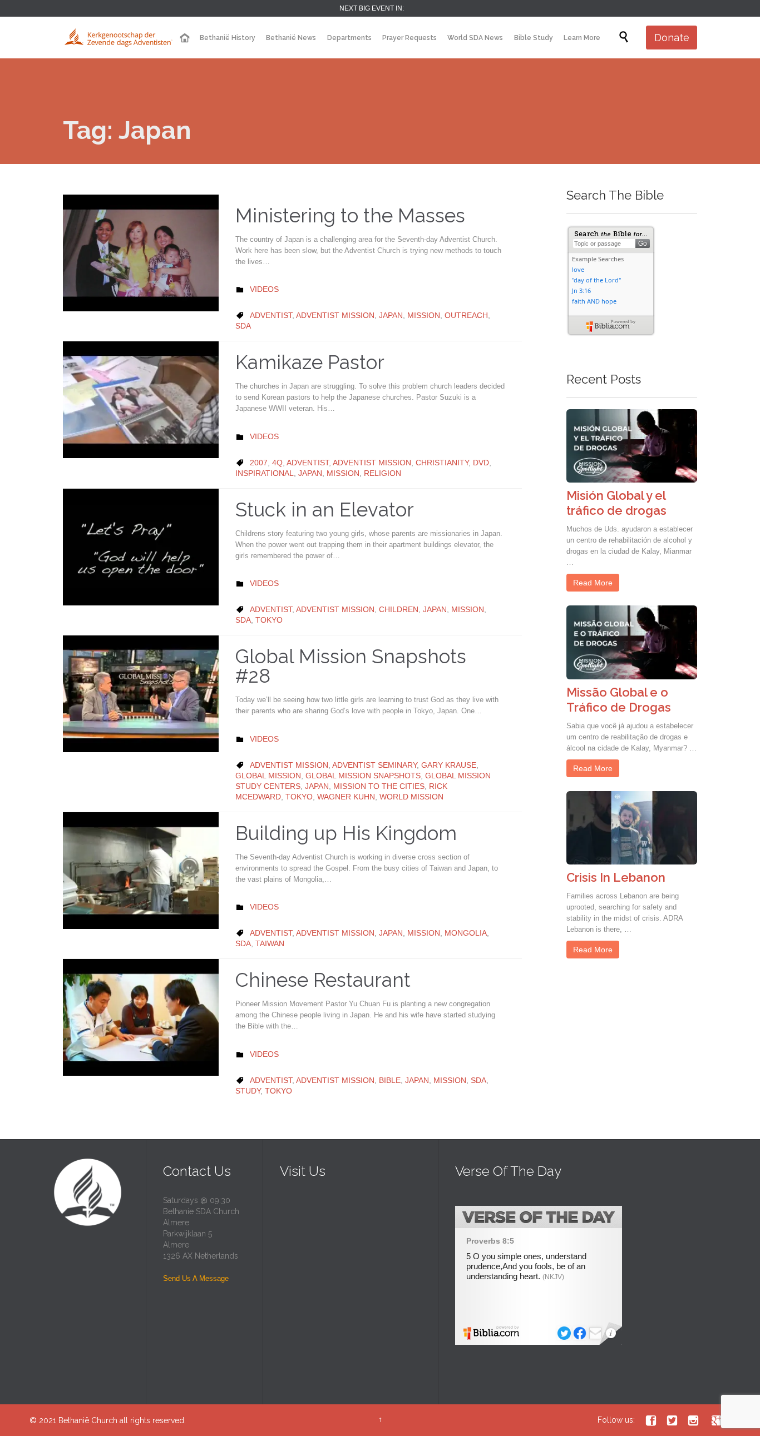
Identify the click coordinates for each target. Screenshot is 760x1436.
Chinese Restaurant (323, 979)
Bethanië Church (87, 1420)
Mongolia (466, 932)
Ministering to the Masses (350, 215)
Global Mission (268, 775)
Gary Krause (448, 765)
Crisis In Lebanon (615, 877)
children (398, 609)
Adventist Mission (335, 315)
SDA (243, 325)
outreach (466, 315)
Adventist (271, 315)
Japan (391, 315)
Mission (423, 315)
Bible (390, 1080)
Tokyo (269, 619)
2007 (259, 462)
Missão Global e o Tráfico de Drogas (618, 699)
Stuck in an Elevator (324, 509)
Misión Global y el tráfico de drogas (616, 503)
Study (247, 1090)
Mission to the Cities (379, 786)
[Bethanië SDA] (118, 37)
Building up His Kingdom (346, 833)
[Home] (184, 38)
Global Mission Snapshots (363, 775)
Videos (264, 289)
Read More (593, 582)
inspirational (264, 473)
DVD (481, 462)
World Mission (411, 796)
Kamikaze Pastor (309, 362)
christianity (442, 462)
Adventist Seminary (374, 765)
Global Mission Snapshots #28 (350, 666)
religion (382, 473)
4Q (277, 462)
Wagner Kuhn (346, 796)
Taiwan (269, 943)
